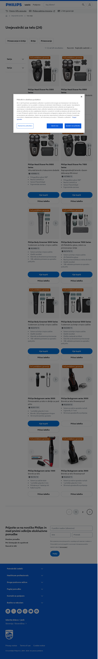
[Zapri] (80, 96)
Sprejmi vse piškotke (72, 126)
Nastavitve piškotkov (24, 126)
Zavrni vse (53, 126)
